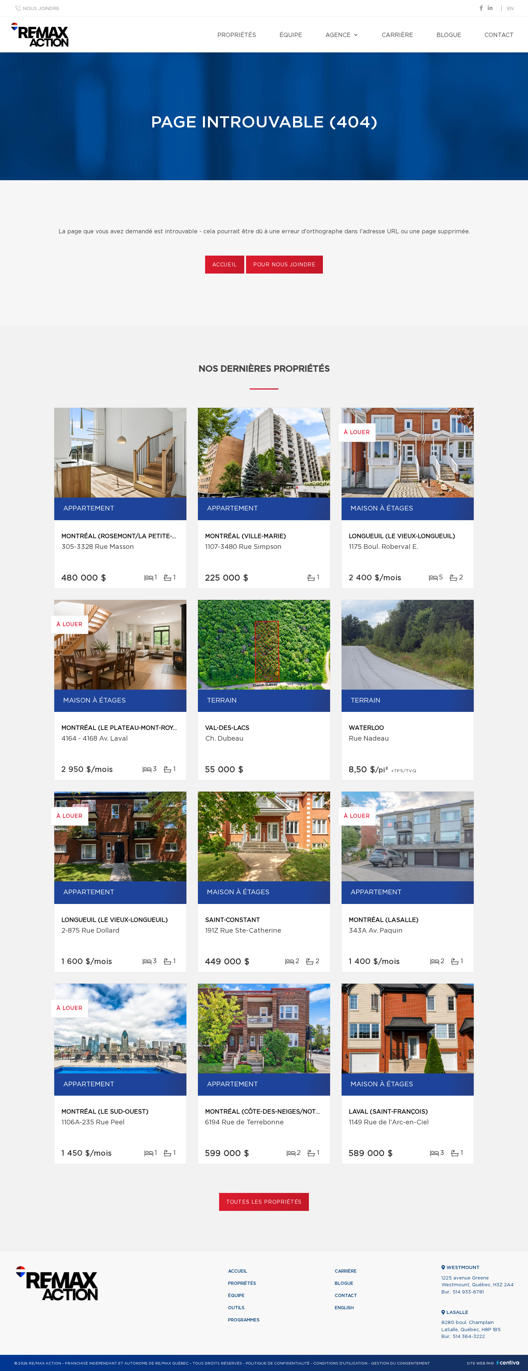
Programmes (244, 1320)
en (510, 8)
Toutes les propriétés (264, 1202)
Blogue (448, 35)
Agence (338, 35)
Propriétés (236, 35)
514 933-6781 (468, 1292)
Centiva (507, 1362)
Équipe (290, 35)
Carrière (397, 35)
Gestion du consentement (400, 1363)
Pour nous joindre (284, 264)
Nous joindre (41, 8)
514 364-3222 (469, 1336)
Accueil (224, 264)
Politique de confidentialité (278, 1363)
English (344, 1308)
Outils (236, 1308)
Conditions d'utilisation (340, 1363)
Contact (499, 35)
